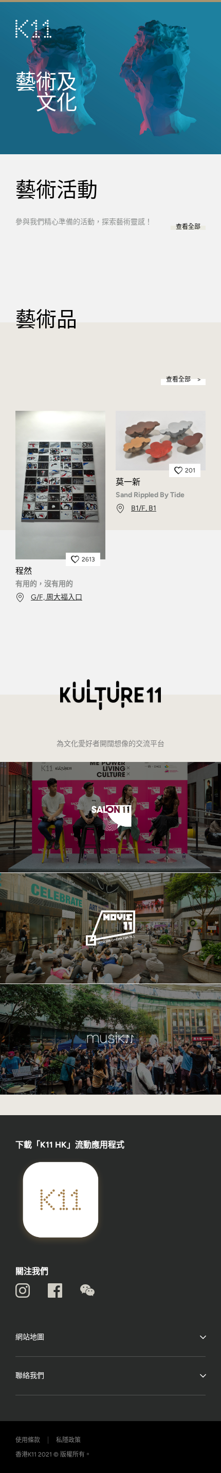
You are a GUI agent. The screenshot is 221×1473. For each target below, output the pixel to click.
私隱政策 (68, 1440)
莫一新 (128, 482)
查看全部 (188, 227)
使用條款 (27, 1440)
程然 (23, 571)
